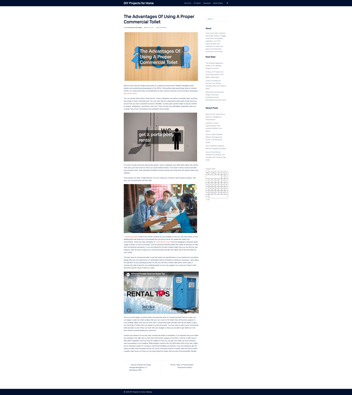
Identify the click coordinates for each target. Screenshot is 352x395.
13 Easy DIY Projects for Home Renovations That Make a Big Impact (214, 74)
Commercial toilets (131, 237)
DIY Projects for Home (139, 3)
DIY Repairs (197, 3)
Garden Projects (218, 3)
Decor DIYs (187, 3)
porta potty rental (130, 93)
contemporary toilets (163, 242)
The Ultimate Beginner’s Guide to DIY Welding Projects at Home (214, 65)
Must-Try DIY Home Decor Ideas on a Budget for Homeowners (215, 116)
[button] (227, 3)
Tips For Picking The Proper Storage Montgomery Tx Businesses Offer (140, 367)
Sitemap (149, 392)
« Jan (208, 200)
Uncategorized (161, 27)
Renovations (207, 3)
